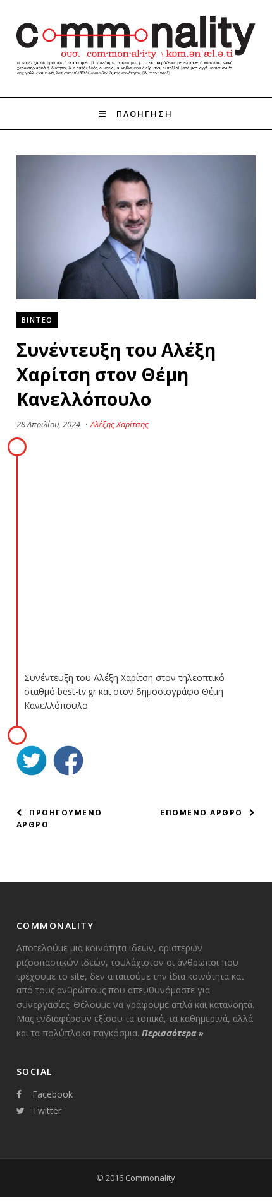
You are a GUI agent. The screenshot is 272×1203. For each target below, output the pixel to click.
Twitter (46, 1111)
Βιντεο (37, 319)
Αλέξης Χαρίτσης (119, 424)
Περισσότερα (173, 1033)
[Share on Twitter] (31, 762)
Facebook (52, 1094)
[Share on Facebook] (68, 762)
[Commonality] (136, 74)
